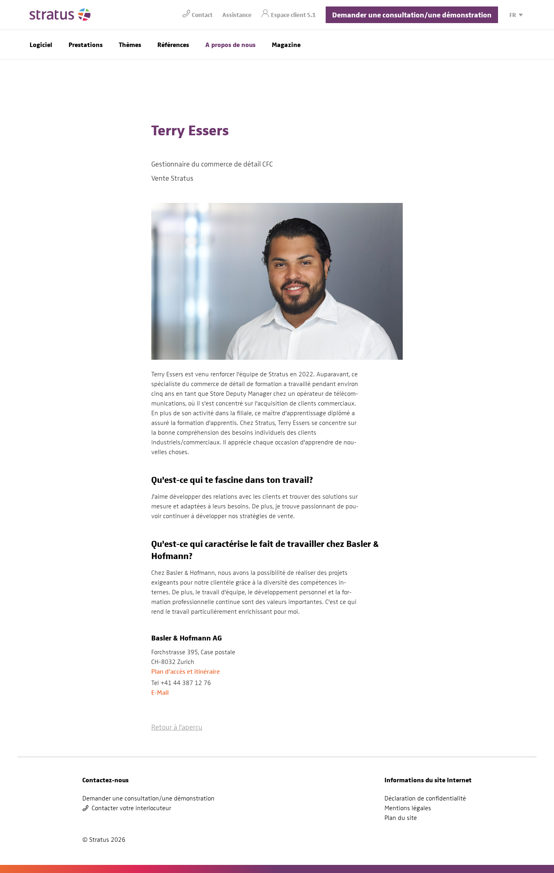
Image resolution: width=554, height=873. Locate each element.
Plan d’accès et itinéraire (185, 671)
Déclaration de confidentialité (425, 798)
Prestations (86, 44)
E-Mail (160, 692)
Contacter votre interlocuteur (131, 808)
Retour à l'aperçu (176, 727)
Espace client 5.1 (293, 14)
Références (173, 44)
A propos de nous (230, 44)
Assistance (236, 14)
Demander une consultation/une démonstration (412, 14)
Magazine (286, 44)
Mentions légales (407, 808)
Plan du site (400, 818)
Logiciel (41, 44)
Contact (202, 14)
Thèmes (130, 44)
